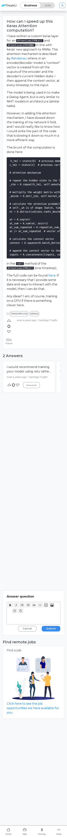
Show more (31, 385)
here (51, 275)
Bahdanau (19, 58)
